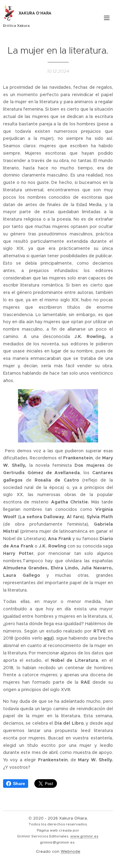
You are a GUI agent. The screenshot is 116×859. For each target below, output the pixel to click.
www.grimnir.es (84, 836)
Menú (107, 17)
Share (19, 783)
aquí (48, 638)
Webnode (70, 851)
